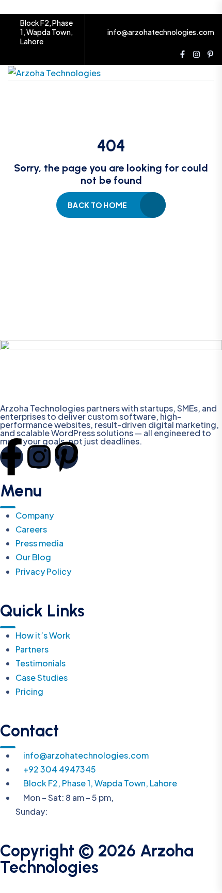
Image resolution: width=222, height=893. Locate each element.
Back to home (97, 205)
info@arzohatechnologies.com (160, 32)
